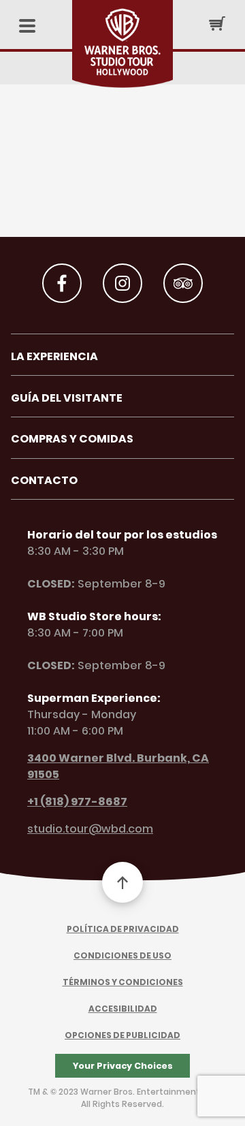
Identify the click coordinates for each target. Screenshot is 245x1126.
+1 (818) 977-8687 (77, 801)
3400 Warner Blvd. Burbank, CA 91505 (118, 766)
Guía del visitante (66, 398)
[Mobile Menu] (27, 27)
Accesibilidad (122, 1008)
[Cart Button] (217, 23)
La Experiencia (54, 356)
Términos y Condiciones (123, 982)
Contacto (44, 480)
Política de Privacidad (123, 929)
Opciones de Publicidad (122, 1035)
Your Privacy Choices (123, 1066)
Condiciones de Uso (123, 955)
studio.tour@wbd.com (90, 829)
